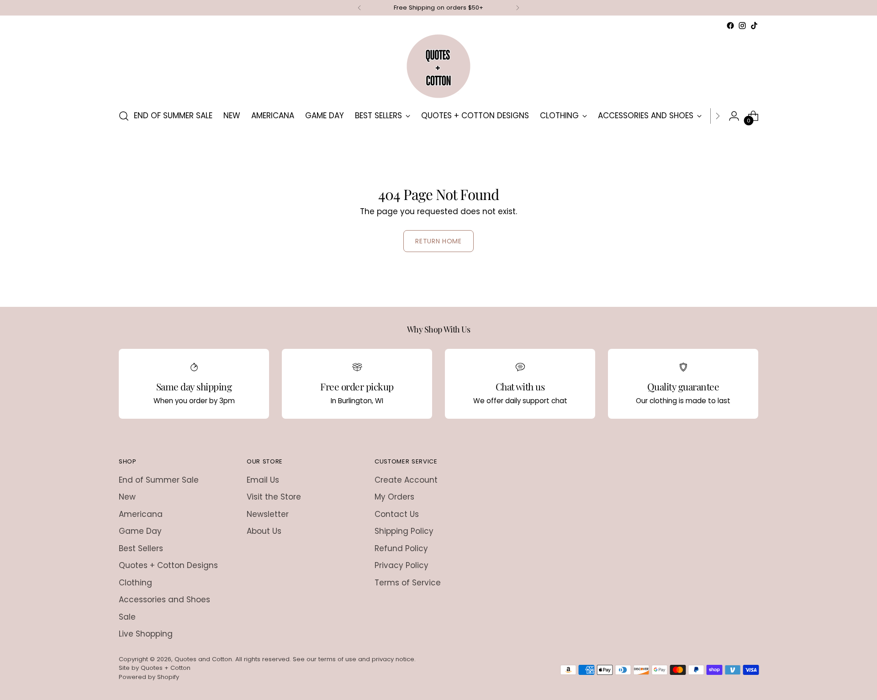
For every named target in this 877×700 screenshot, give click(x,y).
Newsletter (268, 514)
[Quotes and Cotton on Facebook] (730, 25)
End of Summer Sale (159, 479)
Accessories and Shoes (164, 599)
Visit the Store (274, 496)
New (127, 496)
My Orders (394, 496)
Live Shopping (146, 633)
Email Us (263, 479)
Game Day (140, 531)
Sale (127, 616)
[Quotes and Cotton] (438, 66)
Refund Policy (401, 548)
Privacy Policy (401, 565)
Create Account (406, 479)
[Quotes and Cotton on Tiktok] (754, 25)
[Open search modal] (124, 116)
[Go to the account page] (734, 116)
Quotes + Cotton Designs (168, 565)
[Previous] (359, 8)
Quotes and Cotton (203, 659)
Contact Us (397, 514)
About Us (264, 531)
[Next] (517, 8)
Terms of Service (408, 582)
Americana (141, 514)
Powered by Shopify (149, 677)
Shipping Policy (404, 531)
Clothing (135, 582)
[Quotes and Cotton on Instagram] (742, 25)
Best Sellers (141, 548)
